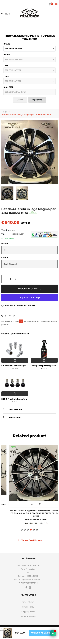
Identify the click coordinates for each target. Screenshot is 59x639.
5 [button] (34, 534)
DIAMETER (8, 87)
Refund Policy (28, 611)
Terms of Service (28, 621)
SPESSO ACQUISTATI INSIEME (15, 334)
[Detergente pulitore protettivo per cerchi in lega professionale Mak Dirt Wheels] (44, 349)
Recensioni (14, 417)
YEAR (6, 76)
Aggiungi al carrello (42, 633)
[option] (29, 486)
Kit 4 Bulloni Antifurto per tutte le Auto (14, 366)
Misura (4, 243)
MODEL (6, 55)
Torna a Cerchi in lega (31, 545)
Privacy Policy (28, 606)
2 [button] (25, 534)
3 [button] (28, 534)
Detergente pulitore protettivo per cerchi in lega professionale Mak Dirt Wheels (44, 366)
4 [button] (31, 534)
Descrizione (15, 409)
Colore (4, 257)
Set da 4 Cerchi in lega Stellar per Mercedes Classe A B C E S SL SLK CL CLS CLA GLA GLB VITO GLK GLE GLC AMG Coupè (30, 513)
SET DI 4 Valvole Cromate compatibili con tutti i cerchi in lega (14, 399)
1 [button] (22, 534)
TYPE (6, 65)
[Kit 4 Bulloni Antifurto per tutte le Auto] (14, 349)
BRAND (6, 44)
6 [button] (37, 534)
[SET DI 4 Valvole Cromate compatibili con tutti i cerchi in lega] (14, 383)
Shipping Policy (28, 616)
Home (4, 112)
